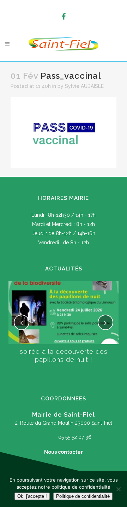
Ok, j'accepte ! (32, 496)
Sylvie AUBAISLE (84, 86)
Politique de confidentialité (83, 496)
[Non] (118, 489)
